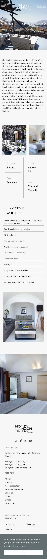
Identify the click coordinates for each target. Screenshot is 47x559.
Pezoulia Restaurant (14, 489)
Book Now (41, 6)
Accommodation (12, 486)
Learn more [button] (19, 546)
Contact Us (10, 503)
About (8, 479)
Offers (8, 500)
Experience (10, 493)
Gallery (8, 496)
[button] (3, 7)
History (8, 482)
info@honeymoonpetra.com (18, 467)
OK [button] (23, 553)
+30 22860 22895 (17, 461)
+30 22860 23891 (17, 464)
